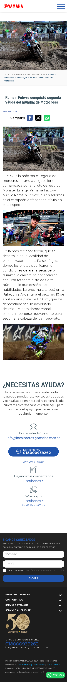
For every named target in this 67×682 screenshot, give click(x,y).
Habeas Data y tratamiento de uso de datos (43, 570)
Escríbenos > (33, 481)
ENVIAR (33, 578)
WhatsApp (58, 675)
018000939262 (22, 644)
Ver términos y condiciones (31, 664)
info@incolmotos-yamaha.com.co (33, 438)
